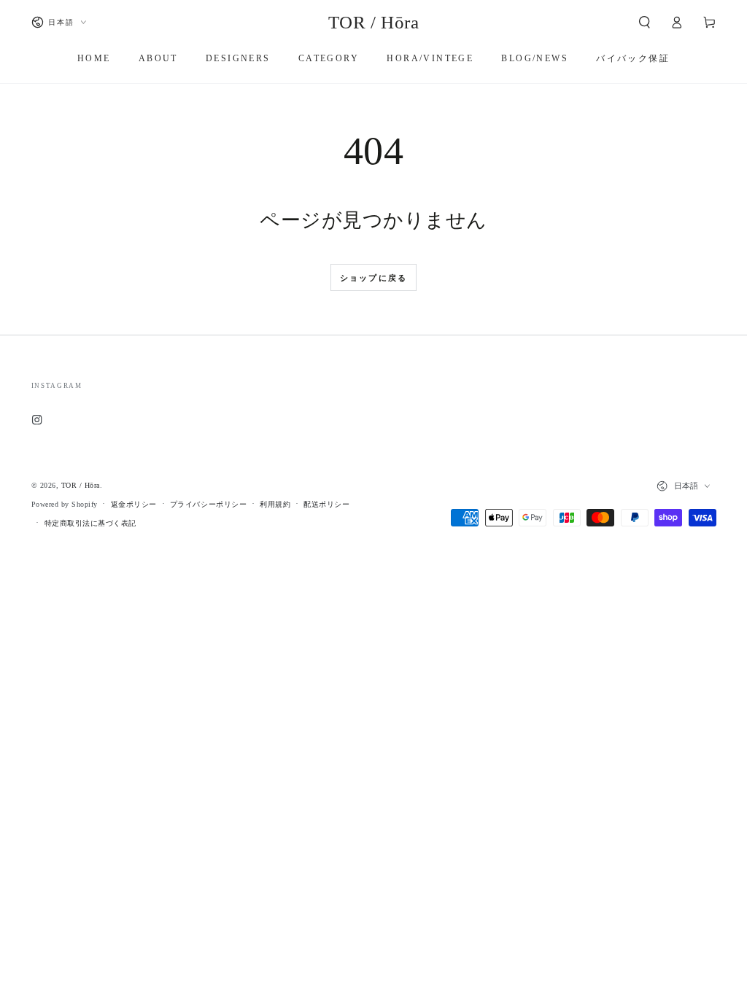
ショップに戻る (373, 277)
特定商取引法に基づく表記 (90, 523)
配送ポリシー (326, 504)
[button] (645, 22)
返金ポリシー (134, 504)
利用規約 (275, 504)
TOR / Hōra (80, 485)
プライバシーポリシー (208, 504)
